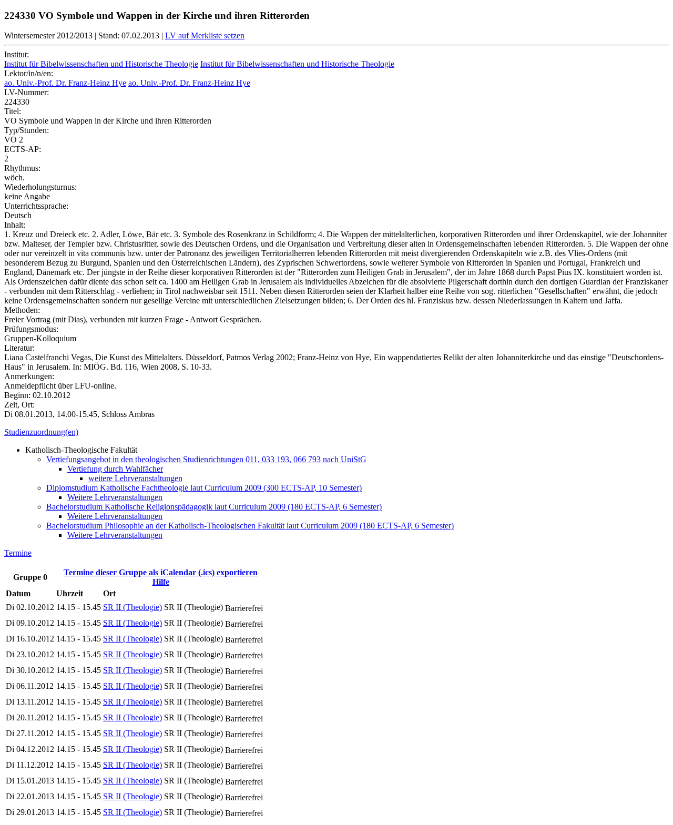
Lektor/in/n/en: (28, 73)
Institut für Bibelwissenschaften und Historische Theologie (101, 63)
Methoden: (22, 309)
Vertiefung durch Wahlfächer (115, 468)
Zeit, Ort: (19, 404)
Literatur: (19, 347)
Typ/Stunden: (26, 130)
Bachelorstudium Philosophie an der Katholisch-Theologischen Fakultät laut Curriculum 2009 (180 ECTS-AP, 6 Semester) (250, 525)
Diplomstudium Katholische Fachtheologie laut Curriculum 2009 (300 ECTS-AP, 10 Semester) (204, 487)
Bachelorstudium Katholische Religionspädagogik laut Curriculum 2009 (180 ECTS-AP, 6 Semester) (214, 506)
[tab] (336, 432)
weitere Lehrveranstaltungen (135, 478)
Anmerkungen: (29, 376)
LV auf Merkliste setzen (204, 35)
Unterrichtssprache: (36, 205)
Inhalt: (14, 224)
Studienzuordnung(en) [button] (41, 431)
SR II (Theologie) (132, 607)
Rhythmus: (22, 168)
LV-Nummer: (26, 92)
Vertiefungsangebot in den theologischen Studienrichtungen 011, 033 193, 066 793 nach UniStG (206, 459)
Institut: (16, 54)
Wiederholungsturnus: (40, 186)
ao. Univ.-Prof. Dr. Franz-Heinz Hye (65, 82)
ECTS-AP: (22, 149)
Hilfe (160, 581)
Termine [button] (18, 552)
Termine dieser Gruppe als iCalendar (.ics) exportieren (161, 572)
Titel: (12, 111)
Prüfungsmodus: (31, 328)
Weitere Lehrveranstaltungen (114, 497)
